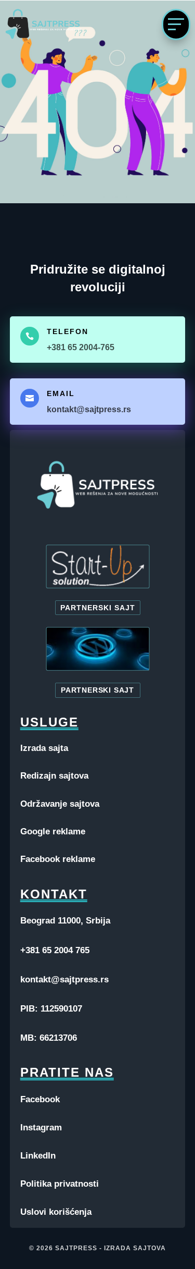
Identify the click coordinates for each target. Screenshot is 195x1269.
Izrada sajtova (135, 1248)
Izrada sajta (44, 748)
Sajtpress (76, 1248)
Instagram (41, 1127)
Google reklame (52, 831)
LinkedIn (38, 1156)
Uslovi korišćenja (56, 1212)
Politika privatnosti (59, 1184)
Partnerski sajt (97, 608)
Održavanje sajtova (59, 804)
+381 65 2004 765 (54, 950)
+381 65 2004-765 (80, 347)
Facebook (40, 1099)
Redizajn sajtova (54, 776)
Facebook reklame (57, 859)
